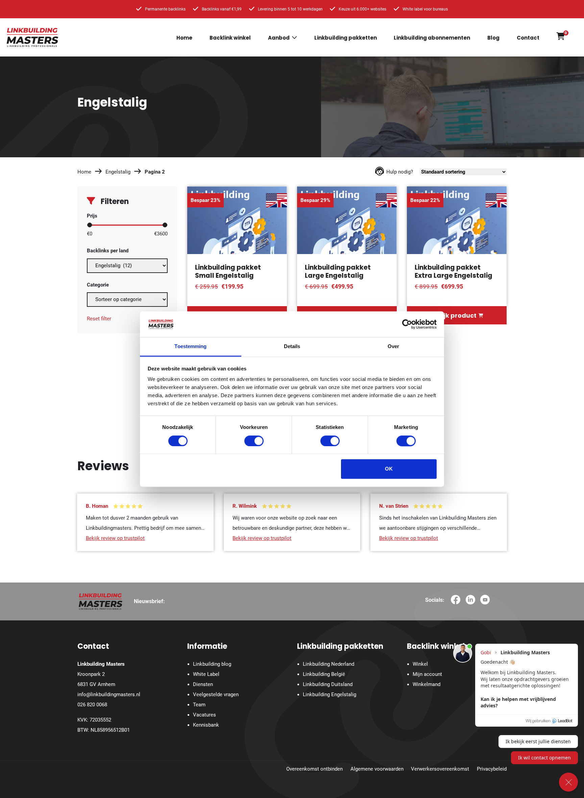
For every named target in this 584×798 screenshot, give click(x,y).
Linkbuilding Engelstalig (329, 694)
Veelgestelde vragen (216, 694)
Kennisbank (206, 725)
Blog (493, 37)
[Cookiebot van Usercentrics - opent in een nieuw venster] (407, 324)
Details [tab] (292, 346)
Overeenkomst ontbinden (314, 769)
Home (184, 37)
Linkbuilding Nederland (328, 664)
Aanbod (279, 37)
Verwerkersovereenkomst (440, 769)
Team (199, 705)
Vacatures (204, 715)
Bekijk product (453, 315)
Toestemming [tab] (190, 346)
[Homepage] (32, 37)
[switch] (254, 440)
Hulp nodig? (399, 172)
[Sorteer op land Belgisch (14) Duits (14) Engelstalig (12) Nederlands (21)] (127, 264)
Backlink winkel (230, 37)
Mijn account (427, 674)
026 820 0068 (92, 705)
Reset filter (99, 319)
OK (389, 469)
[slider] (89, 225)
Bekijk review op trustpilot (115, 538)
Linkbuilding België (324, 674)
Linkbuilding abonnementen (432, 37)
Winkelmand (426, 684)
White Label (206, 674)
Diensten (203, 684)
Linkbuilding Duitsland (327, 684)
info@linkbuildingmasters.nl (108, 694)
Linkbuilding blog (212, 664)
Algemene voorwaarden (377, 769)
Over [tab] (393, 346)
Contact (528, 37)
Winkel (420, 664)
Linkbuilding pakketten (345, 37)
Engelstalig (117, 172)
